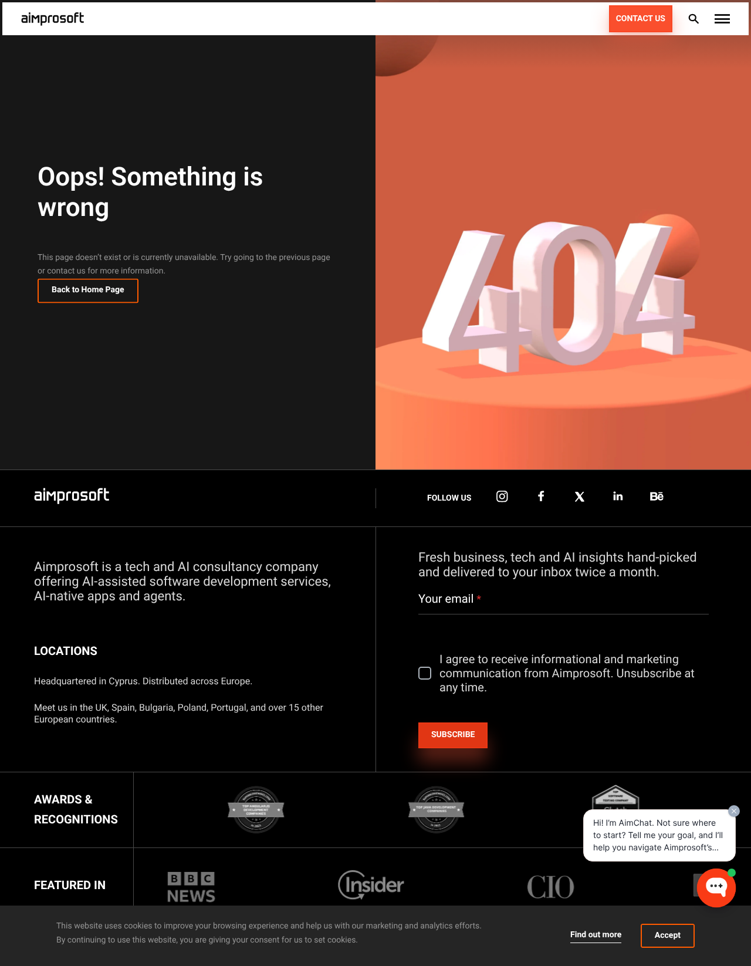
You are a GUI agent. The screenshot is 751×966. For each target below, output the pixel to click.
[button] (722, 18)
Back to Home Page (88, 290)
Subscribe (453, 734)
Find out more (595, 935)
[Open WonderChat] (716, 888)
